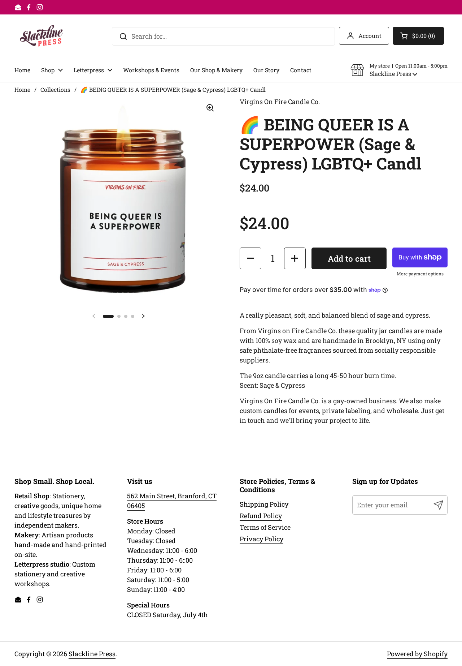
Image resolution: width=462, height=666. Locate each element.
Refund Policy (261, 515)
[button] (399, 70)
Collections (55, 89)
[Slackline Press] (41, 36)
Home (22, 89)
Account (370, 35)
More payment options (420, 273)
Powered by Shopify (417, 653)
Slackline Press (92, 653)
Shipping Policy (264, 504)
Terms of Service (265, 527)
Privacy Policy (261, 538)
